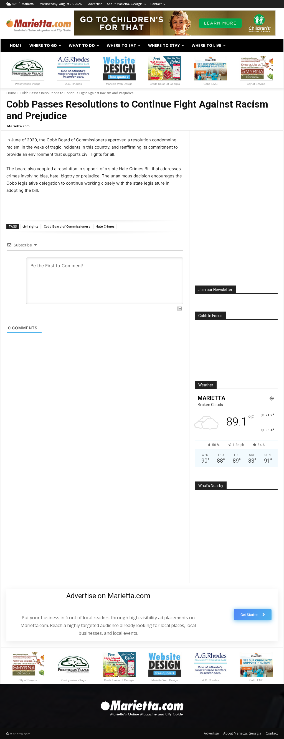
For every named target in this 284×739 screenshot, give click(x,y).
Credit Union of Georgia (165, 83)
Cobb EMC (210, 83)
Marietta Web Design (119, 83)
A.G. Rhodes (73, 83)
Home (11, 93)
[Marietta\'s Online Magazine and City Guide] (38, 24)
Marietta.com (18, 126)
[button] (271, 45)
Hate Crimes (105, 226)
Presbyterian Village (27, 83)
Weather (205, 385)
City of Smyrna (256, 83)
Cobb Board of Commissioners (67, 226)
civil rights (30, 226)
